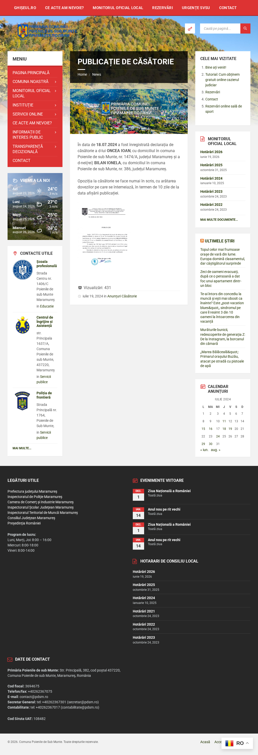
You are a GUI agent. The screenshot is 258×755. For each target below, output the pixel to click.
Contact (211, 99)
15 (203, 429)
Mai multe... (22, 448)
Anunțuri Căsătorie (122, 296)
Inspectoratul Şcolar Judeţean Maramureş (41, 507)
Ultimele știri (220, 241)
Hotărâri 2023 (211, 191)
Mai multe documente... (219, 219)
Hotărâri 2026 (211, 152)
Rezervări (212, 92)
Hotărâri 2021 (144, 611)
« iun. (204, 450)
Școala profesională (47, 264)
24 (218, 436)
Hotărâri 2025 (211, 165)
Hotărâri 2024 (211, 178)
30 (210, 444)
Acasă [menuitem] (205, 742)
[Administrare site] (190, 28)
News (96, 74)
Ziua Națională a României (169, 491)
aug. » (215, 450)
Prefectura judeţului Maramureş (32, 491)
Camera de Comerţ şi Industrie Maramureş (41, 502)
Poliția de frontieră (44, 395)
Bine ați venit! (215, 67)
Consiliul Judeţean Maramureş (31, 518)
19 (230, 429)
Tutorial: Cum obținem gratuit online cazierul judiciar (222, 79)
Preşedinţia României (24, 523)
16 (210, 429)
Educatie (47, 306)
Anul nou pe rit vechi (164, 509)
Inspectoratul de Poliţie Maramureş (35, 497)
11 (224, 421)
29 (203, 444)
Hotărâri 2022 (211, 205)
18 (224, 429)
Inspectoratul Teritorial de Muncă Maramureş (43, 513)
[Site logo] (45, 41)
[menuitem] (25, 8)
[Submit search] (245, 28)
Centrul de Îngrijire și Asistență (45, 321)
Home (82, 74)
